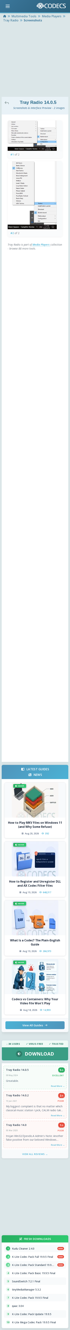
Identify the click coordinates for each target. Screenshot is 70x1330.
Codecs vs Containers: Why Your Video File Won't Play (35, 1001)
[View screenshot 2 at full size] (35, 195)
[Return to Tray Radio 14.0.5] (8, 103)
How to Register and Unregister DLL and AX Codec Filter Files (35, 883)
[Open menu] (7, 6)
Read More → (58, 1086)
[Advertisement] (35, 60)
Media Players (41, 244)
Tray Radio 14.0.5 (17, 1070)
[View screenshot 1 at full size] (35, 135)
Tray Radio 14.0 (16, 1125)
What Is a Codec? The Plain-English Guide (35, 942)
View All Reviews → (35, 1154)
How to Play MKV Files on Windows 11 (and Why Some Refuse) (35, 824)
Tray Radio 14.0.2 (17, 1095)
